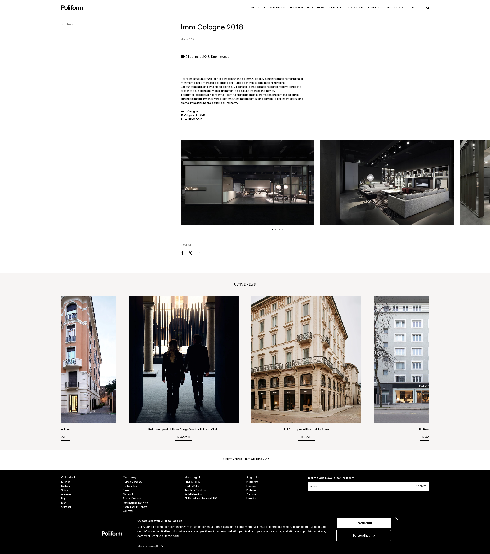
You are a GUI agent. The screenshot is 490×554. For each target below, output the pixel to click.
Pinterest (251, 490)
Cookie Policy (192, 486)
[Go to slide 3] (279, 229)
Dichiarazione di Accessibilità (201, 498)
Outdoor (66, 507)
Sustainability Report (135, 507)
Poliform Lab (130, 486)
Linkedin (251, 498)
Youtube (251, 494)
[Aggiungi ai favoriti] (421, 8)
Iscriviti (421, 486)
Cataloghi (128, 494)
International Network (135, 503)
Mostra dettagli (147, 546)
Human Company (132, 482)
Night (64, 503)
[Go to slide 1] (272, 229)
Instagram (252, 482)
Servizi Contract (132, 498)
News (126, 490)
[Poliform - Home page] (72, 7)
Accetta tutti (363, 523)
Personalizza (361, 535)
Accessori (66, 494)
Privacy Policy (192, 482)
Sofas (64, 490)
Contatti (128, 511)
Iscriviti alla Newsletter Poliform (331, 478)
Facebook (251, 486)
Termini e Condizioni (196, 490)
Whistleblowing (193, 494)
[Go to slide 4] (282, 229)
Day (63, 498)
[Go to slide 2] (275, 229)
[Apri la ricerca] (427, 8)
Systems (66, 486)
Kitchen (65, 482)
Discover (61, 437)
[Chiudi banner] (396, 518)
